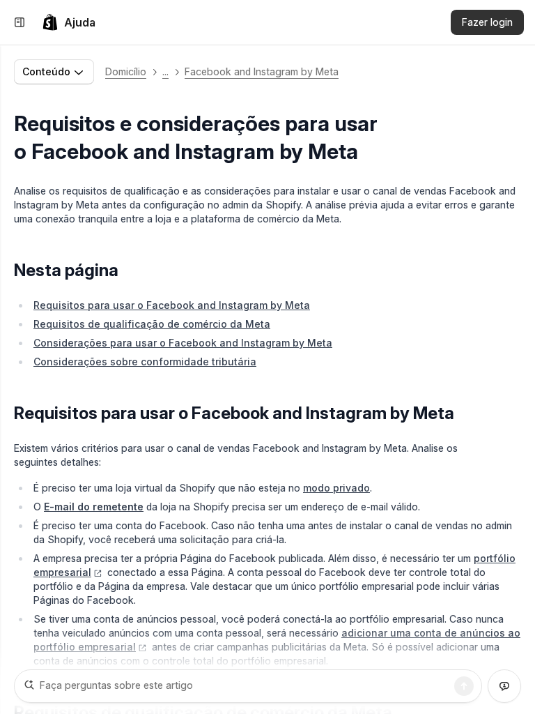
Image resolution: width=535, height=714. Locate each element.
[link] (68, 22)
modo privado (336, 488)
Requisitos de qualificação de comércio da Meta (151, 324)
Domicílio (125, 71)
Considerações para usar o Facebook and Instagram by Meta (182, 343)
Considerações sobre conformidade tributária (144, 361)
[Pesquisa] (464, 686)
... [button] (165, 71)
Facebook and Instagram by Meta (262, 71)
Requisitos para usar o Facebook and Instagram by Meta (171, 305)
